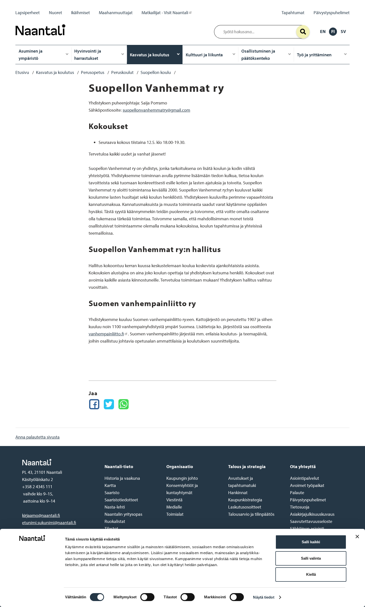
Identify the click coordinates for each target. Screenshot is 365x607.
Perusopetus (92, 72)
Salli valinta (311, 558)
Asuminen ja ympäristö (30, 54)
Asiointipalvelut (304, 478)
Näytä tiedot (263, 597)
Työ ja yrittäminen (314, 55)
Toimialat (174, 514)
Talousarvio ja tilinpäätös (251, 514)
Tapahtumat (293, 12)
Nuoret (55, 12)
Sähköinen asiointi (307, 528)
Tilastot (111, 528)
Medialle (174, 507)
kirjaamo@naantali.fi (41, 515)
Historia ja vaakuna (122, 478)
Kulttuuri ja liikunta (204, 55)
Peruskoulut (122, 72)
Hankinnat (238, 492)
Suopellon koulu (156, 72)
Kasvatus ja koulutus (149, 55)
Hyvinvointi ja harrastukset (87, 54)
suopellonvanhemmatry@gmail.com (156, 110)
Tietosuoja (299, 507)
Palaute (297, 492)
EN (323, 31)
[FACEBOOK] (94, 404)
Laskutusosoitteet (244, 507)
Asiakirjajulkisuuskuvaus (312, 514)
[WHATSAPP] (123, 404)
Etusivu (22, 72)
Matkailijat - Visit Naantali (165, 12)
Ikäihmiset (80, 12)
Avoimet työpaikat (307, 485)
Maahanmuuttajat (116, 12)
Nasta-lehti (115, 507)
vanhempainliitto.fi (106, 334)
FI (333, 31)
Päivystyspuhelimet (332, 12)
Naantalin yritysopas (123, 514)
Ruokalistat (115, 521)
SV (343, 31)
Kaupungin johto (182, 478)
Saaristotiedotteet (121, 500)
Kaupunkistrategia (245, 500)
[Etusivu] (41, 36)
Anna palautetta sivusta (37, 437)
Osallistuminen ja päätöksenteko (258, 54)
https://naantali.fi (58, 462)
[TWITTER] (109, 404)
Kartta (110, 485)
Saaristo (112, 492)
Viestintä (174, 500)
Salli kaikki (311, 542)
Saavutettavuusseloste (311, 521)
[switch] (147, 597)
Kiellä (311, 574)
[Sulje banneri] (357, 540)
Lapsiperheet (27, 12)
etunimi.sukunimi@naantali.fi (49, 522)
